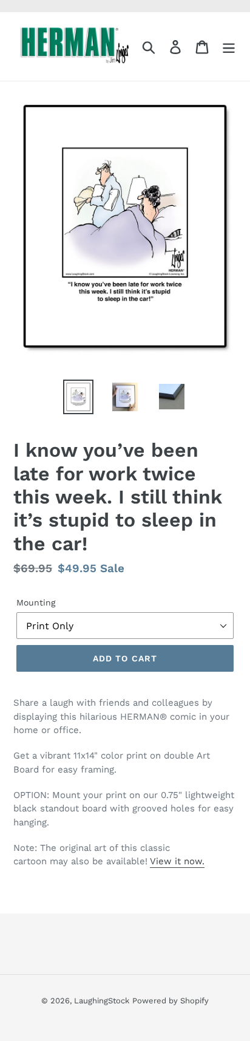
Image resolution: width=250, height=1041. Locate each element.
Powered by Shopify (170, 1000)
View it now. (177, 861)
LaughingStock (101, 1000)
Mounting (35, 602)
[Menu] (228, 46)
